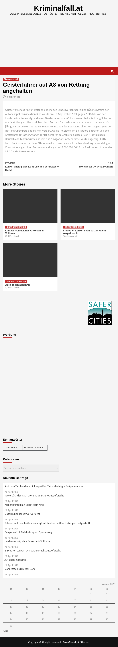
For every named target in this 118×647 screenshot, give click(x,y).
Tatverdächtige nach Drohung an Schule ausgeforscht (34, 495)
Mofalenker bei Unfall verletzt (96, 165)
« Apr (5, 630)
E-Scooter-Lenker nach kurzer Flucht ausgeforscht (32, 550)
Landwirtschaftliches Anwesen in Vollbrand (27, 541)
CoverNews (69, 642)
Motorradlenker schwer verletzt (22, 514)
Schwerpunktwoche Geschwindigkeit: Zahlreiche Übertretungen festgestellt (47, 523)
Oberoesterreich (11, 79)
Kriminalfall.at (58, 8)
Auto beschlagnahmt (17, 285)
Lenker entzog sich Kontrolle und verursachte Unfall (32, 167)
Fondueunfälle (12, 447)
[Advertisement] (59, 43)
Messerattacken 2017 (34, 447)
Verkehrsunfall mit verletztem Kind (24, 504)
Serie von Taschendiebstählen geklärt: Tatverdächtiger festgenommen (43, 486)
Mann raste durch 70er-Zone (19, 569)
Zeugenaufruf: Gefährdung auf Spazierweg (28, 532)
